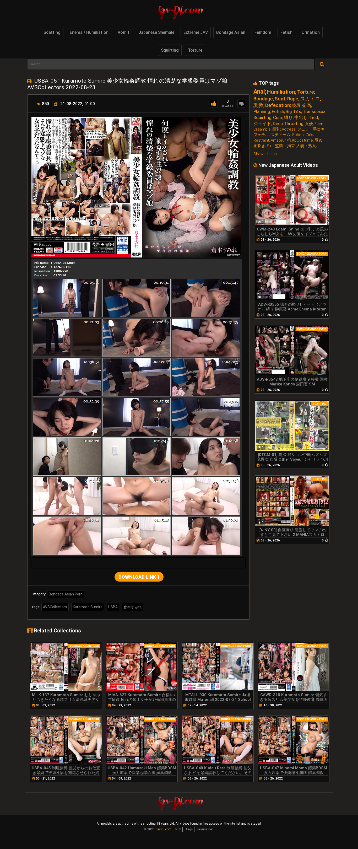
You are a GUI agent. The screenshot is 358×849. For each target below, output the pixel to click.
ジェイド (262, 123)
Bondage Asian (230, 32)
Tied (313, 117)
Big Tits (293, 111)
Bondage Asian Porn (66, 594)
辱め (318, 140)
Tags (189, 829)
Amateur (278, 140)
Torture (195, 50)
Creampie (262, 129)
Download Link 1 (139, 577)
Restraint (261, 140)
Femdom (262, 32)
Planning (261, 111)
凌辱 (296, 105)
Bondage (263, 98)
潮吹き (259, 146)
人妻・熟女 (306, 146)
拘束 (291, 140)
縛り (288, 117)
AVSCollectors (55, 607)
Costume (305, 140)
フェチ (259, 135)
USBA (113, 607)
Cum (277, 117)
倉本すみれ (132, 607)
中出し (301, 117)
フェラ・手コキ (311, 129)
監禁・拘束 (285, 146)
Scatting (52, 32)
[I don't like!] (241, 104)
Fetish (286, 32)
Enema (320, 124)
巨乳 (276, 129)
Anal (259, 92)
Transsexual (315, 111)
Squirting (170, 50)
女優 (309, 124)
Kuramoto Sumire (87, 607)
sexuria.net (205, 829)
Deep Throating (288, 123)
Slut (270, 146)
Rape (292, 98)
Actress (289, 129)
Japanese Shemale (156, 32)
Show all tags (265, 154)
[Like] (214, 104)
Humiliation (281, 92)
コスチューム (278, 135)
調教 (258, 105)
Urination (311, 32)
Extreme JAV (195, 32)
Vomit (123, 32)
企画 (306, 105)
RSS (178, 829)
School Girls (302, 135)
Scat (280, 98)
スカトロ (310, 98)
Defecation (277, 105)
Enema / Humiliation (89, 32)
